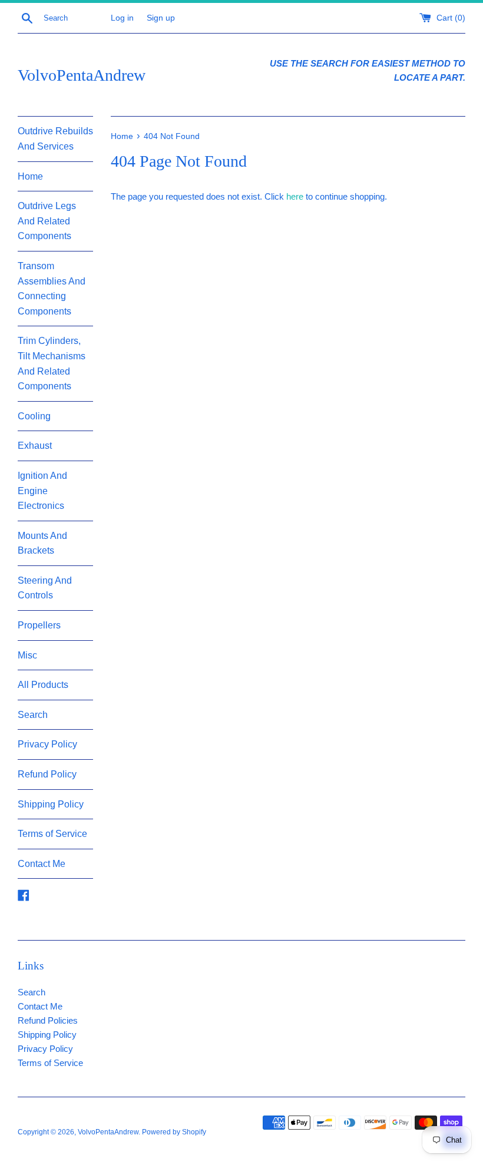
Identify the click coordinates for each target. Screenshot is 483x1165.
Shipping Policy (51, 804)
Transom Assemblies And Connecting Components (51, 288)
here (294, 196)
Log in (122, 18)
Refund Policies (48, 1020)
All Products (43, 685)
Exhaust (35, 446)
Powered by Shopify (174, 1132)
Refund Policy (47, 774)
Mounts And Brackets (42, 543)
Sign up (161, 18)
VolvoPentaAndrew (81, 75)
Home (30, 176)
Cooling (34, 416)
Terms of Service (52, 834)
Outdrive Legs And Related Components (47, 221)
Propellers (39, 625)
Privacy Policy (47, 744)
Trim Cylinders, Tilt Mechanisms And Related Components (51, 363)
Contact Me (41, 864)
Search (33, 715)
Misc (27, 655)
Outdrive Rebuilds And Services (55, 138)
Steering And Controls (45, 588)
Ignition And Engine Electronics (42, 491)
